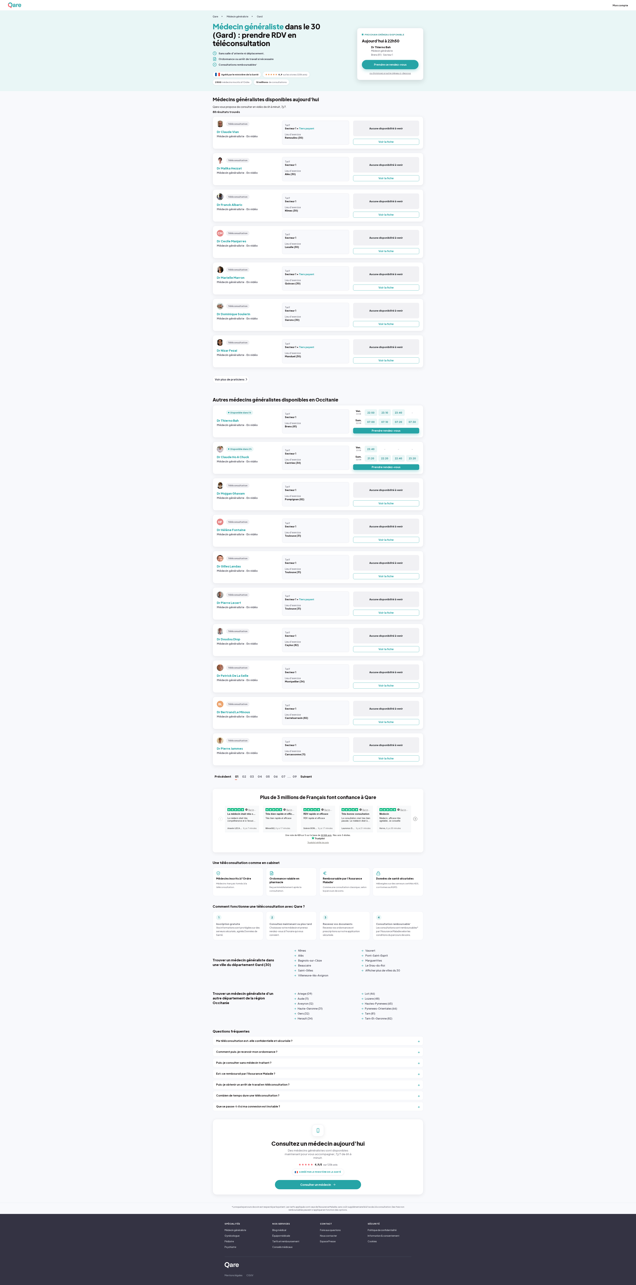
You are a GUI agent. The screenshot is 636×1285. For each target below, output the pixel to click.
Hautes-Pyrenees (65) (379, 1003)
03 (252, 776)
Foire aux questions (330, 1230)
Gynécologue (232, 1235)
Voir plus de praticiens (229, 379)
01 (236, 776)
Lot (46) (370, 993)
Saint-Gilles (305, 970)
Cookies (372, 1241)
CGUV (249, 1275)
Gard (260, 16)
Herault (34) (305, 1018)
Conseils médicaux (282, 1246)
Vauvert (370, 950)
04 (260, 776)
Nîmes (302, 950)
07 (283, 776)
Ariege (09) (305, 993)
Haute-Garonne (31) (310, 1008)
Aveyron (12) (305, 1003)
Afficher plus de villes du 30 (382, 970)
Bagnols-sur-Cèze (310, 960)
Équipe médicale (281, 1235)
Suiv (306, 776)
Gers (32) (303, 1013)
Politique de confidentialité (382, 1230)
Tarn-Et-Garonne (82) (378, 1018)
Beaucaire (304, 965)
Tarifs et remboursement (285, 1241)
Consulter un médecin (315, 1184)
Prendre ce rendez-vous (390, 64)
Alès (301, 955)
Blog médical (279, 1230)
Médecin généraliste (237, 16)
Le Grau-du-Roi (375, 965)
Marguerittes (373, 960)
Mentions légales (233, 1275)
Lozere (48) (372, 998)
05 (268, 776)
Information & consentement (383, 1235)
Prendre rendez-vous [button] (386, 430)
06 (276, 776)
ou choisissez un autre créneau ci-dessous (390, 73)
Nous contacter (328, 1235)
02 (244, 776)
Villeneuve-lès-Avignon (313, 975)
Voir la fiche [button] (386, 141)
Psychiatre (230, 1246)
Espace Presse (328, 1241)
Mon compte (620, 5)
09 (295, 776)
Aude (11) (303, 998)
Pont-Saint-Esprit (376, 955)
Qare (215, 16)
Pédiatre (229, 1241)
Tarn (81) (370, 1013)
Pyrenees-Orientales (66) (381, 1008)
